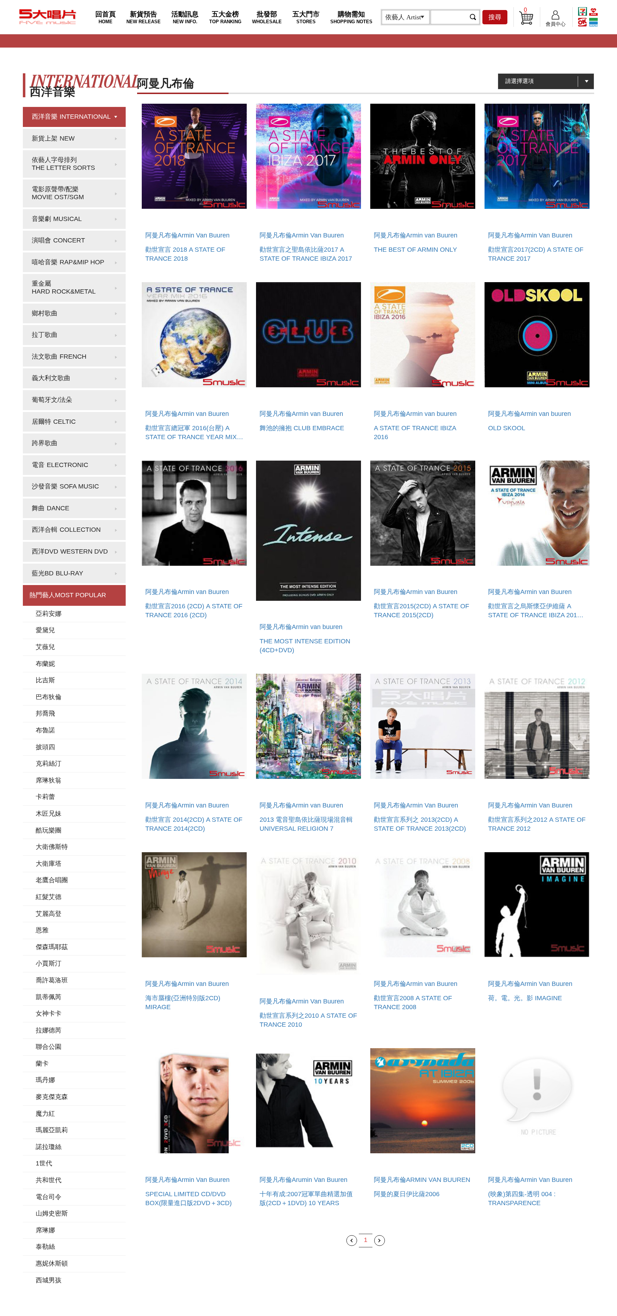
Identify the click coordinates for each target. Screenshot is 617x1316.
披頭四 (45, 747)
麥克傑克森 (52, 1096)
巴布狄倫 (48, 697)
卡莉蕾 (45, 796)
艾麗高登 (48, 913)
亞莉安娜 (48, 613)
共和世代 (48, 1180)
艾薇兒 (45, 646)
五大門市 (306, 17)
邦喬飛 (45, 713)
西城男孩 (48, 1280)
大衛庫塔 (48, 863)
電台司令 (48, 1196)
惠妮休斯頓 (52, 1263)
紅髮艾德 (48, 896)
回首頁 (105, 17)
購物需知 (351, 17)
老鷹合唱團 (52, 880)
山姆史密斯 (52, 1213)
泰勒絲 (45, 1246)
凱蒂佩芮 (48, 997)
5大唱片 (47, 16)
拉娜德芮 (48, 1030)
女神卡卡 (48, 1013)
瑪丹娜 (45, 1080)
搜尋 (494, 17)
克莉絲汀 (48, 763)
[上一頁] (351, 1240)
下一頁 (379, 1240)
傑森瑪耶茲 (52, 947)
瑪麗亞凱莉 (52, 1130)
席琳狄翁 (48, 780)
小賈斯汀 (48, 963)
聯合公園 (48, 1046)
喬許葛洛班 (52, 980)
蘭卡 (42, 1063)
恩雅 (42, 930)
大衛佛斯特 (52, 846)
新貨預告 (143, 17)
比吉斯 (45, 680)
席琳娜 (45, 1230)
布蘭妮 (45, 663)
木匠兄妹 (48, 813)
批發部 (267, 17)
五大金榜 (225, 17)
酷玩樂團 (48, 830)
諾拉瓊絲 (48, 1146)
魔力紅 (45, 1113)
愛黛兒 (45, 630)
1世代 (44, 1163)
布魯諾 (45, 730)
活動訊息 (185, 17)
